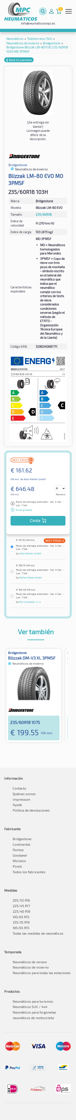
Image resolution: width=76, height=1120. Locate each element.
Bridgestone (22, 839)
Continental (21, 844)
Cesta (35, 520)
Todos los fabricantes (29, 872)
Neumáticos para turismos (33, 1001)
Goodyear (20, 855)
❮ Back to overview (19, 60)
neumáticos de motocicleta (33, 1018)
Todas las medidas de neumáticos (38, 933)
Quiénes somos (24, 794)
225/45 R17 (21, 906)
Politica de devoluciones (31, 810)
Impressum (21, 799)
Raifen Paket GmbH (30, 577)
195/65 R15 (21, 917)
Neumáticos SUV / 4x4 (30, 1007)
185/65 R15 (21, 928)
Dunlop (18, 850)
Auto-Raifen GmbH (30, 553)
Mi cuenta (51, 11)
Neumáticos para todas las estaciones (42, 973)
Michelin (19, 861)
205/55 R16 (21, 900)
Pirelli (17, 866)
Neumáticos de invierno (31, 967)
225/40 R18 (21, 911)
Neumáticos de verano (30, 962)
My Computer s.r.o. (30, 601)
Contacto (19, 788)
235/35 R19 (21, 922)
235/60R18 (44, 214)
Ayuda (17, 805)
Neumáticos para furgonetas (34, 1012)
